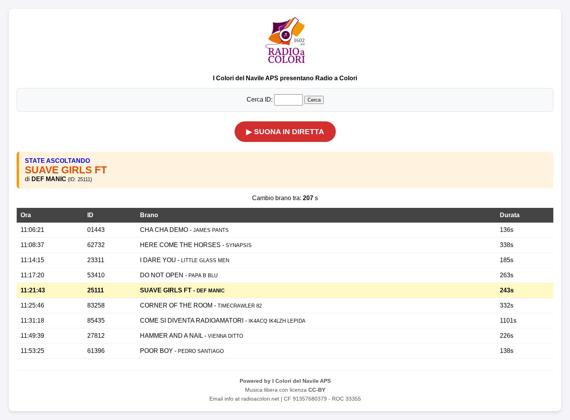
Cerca (314, 100)
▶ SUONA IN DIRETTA (285, 132)
